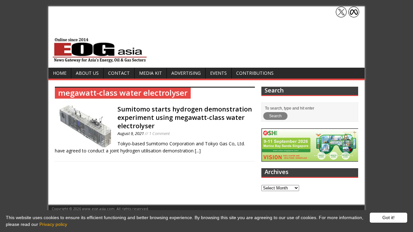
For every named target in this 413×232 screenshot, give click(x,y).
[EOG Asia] (100, 61)
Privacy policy (53, 224)
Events (218, 73)
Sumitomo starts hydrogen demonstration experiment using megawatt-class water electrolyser (184, 117)
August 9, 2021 (130, 133)
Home (59, 73)
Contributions (255, 73)
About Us (87, 73)
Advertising (186, 73)
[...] (198, 151)
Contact (119, 73)
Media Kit (150, 73)
